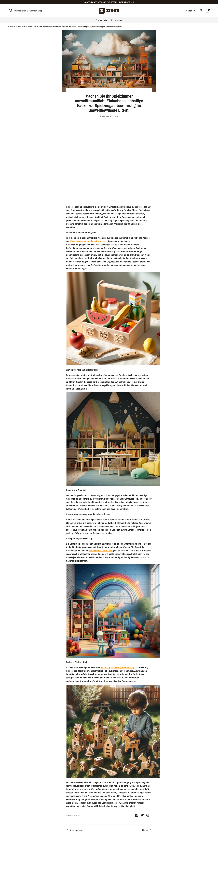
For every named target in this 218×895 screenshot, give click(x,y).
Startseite (11, 26)
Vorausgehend (76, 830)
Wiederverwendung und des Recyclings (88, 241)
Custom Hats (101, 20)
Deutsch (188, 10)
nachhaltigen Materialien (100, 550)
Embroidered (116, 20)
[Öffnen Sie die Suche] (10, 10)
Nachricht (21, 26)
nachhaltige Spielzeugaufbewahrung (117, 667)
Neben (145, 830)
